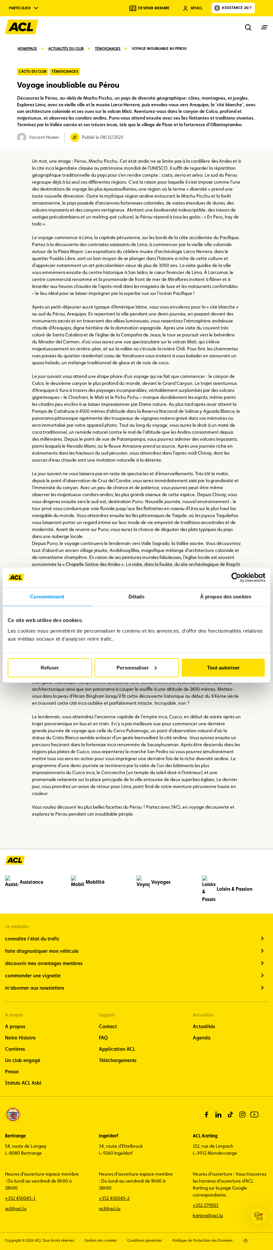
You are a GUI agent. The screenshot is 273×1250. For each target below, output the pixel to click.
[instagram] (242, 1114)
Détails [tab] (137, 596)
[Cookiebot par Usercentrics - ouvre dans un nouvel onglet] (236, 577)
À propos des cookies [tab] (225, 596)
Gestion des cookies (100, 1240)
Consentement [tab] (47, 596)
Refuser (50, 667)
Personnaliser (133, 667)
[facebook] (206, 1114)
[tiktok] (230, 1114)
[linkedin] (218, 1114)
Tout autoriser (223, 667)
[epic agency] (245, 1240)
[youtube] (254, 1114)
